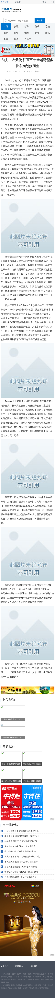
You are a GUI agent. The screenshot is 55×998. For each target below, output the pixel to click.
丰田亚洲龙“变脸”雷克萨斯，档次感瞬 (21, 862)
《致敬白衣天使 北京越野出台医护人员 (22, 831)
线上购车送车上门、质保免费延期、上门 (22, 856)
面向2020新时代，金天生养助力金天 (21, 877)
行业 (37, 26)
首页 (6, 26)
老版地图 (33, 966)
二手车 (27, 39)
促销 (16, 33)
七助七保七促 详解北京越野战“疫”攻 (20, 851)
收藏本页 (17, 2)
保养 (6, 33)
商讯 (47, 33)
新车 (26, 26)
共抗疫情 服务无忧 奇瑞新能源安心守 (21, 841)
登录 (44, 2)
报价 (16, 39)
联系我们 (19, 966)
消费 (26, 33)
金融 (6, 39)
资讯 (16, 26)
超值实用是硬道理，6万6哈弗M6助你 (21, 867)
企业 (37, 33)
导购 (47, 26)
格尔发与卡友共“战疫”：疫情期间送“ (20, 846)
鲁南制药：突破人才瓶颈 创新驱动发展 (22, 872)
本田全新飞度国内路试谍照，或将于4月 (22, 836)
